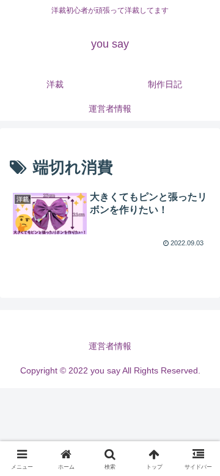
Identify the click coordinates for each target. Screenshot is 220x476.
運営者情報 (110, 346)
